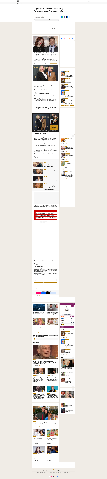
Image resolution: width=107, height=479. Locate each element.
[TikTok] (67, 39)
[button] (57, 17)
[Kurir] (38, 472)
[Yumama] (64, 472)
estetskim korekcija (53, 63)
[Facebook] (62, 39)
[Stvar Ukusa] (68, 472)
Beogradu (45, 273)
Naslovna (35, 5)
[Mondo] (41, 472)
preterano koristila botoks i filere (47, 90)
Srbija (41, 288)
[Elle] (48, 472)
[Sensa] (61, 472)
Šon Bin (42, 260)
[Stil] (15, 1)
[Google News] (72, 39)
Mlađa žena (44, 288)
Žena (38, 288)
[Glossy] (51, 472)
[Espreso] (45, 472)
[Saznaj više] (73, 357)
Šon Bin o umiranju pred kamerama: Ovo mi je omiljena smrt (45, 215)
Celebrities (39, 5)
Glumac (35, 288)
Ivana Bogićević (40, 16)
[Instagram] (64, 39)
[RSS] (69, 39)
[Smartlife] (57, 472)
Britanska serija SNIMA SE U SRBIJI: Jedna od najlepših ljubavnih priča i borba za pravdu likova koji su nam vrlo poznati (46, 218)
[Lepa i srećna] (54, 472)
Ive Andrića (43, 147)
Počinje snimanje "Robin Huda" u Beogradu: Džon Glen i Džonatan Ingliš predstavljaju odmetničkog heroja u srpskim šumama (46, 213)
